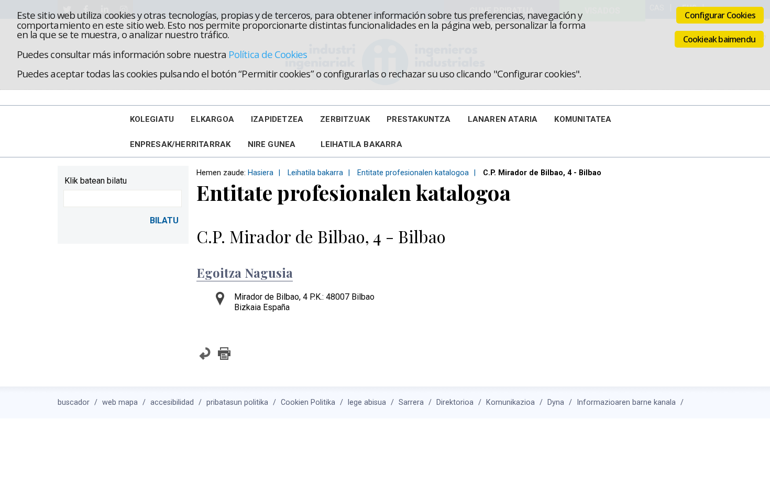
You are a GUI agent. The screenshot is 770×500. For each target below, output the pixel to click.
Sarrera (411, 402)
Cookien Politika (308, 402)
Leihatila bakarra (361, 144)
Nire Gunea (272, 144)
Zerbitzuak (345, 119)
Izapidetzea (277, 119)
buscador (74, 402)
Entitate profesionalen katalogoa (413, 172)
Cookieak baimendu (719, 39)
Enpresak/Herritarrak (180, 144)
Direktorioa (455, 402)
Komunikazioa (510, 402)
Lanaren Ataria (503, 119)
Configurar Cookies (720, 15)
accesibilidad (172, 402)
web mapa (120, 402)
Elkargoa (212, 119)
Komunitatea (582, 119)
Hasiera (260, 172)
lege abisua (367, 402)
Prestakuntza (418, 119)
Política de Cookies (267, 54)
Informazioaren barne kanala (626, 402)
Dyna (555, 402)
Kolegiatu (152, 119)
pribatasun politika (237, 402)
